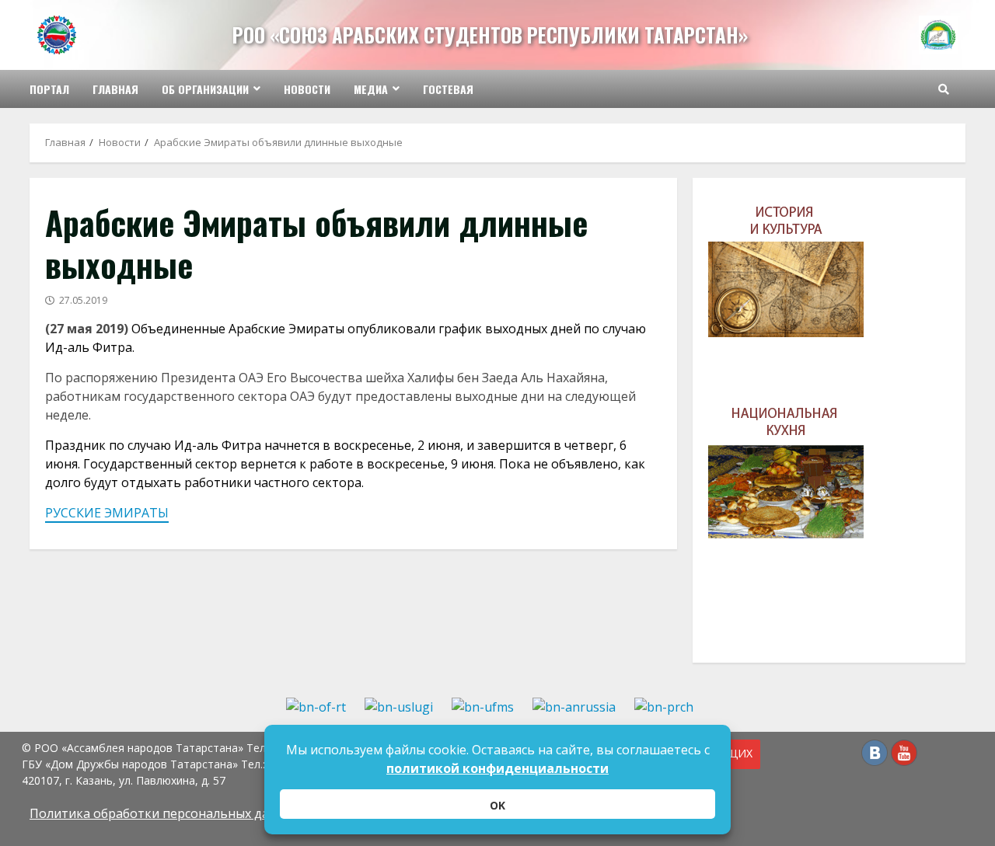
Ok (497, 805)
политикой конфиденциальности (497, 768)
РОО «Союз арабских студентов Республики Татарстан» (490, 34)
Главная (115, 89)
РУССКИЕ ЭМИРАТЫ (107, 512)
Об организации (205, 89)
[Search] (943, 89)
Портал (49, 89)
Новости (307, 89)
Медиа (371, 89)
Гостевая (448, 89)
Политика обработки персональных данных (165, 813)
